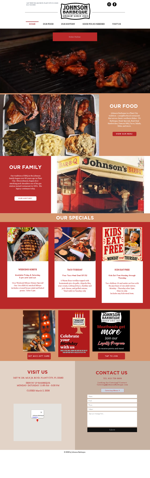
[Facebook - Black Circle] (115, 4)
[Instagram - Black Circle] (109, 4)
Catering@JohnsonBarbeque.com (112, 385)
